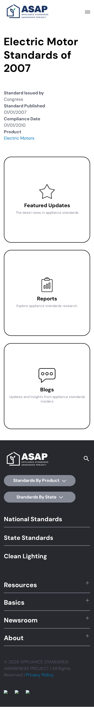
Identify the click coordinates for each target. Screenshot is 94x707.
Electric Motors (19, 138)
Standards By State (36, 497)
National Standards (33, 519)
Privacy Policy (40, 675)
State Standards (28, 538)
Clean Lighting (25, 556)
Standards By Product (36, 480)
